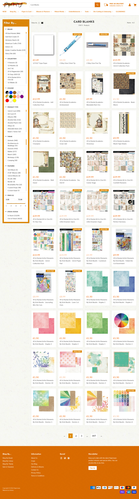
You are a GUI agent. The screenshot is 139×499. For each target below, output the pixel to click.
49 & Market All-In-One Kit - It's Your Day (43, 220)
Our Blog (34, 464)
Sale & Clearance (8, 467)
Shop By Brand (7, 458)
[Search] (97, 4)
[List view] (42, 22)
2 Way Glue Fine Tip (93, 63)
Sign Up (92, 468)
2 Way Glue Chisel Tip (67, 63)
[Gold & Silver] (7, 96)
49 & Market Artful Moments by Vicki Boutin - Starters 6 (70, 420)
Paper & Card (27, 11)
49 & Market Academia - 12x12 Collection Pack (122, 64)
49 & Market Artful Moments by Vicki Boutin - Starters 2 (70, 381)
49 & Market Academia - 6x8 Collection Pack (43, 103)
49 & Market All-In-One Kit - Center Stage (96, 181)
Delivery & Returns (37, 467)
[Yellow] (14, 100)
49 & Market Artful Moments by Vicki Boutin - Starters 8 (123, 420)
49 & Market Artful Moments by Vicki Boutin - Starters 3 (96, 381)
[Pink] (18, 96)
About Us (34, 458)
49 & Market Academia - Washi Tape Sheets (122, 142)
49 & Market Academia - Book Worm (124, 103)
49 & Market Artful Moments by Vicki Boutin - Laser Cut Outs (70, 302)
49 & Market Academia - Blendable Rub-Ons (95, 103)
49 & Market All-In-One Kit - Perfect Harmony (123, 220)
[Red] (7, 100)
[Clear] (18, 92)
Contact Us (35, 470)
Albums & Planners (43, 11)
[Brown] (14, 92)
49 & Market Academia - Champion (41, 142)
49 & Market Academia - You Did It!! (70, 181)
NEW (4, 11)
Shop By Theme (8, 464)
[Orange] (14, 96)
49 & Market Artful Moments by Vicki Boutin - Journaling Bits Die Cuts (43, 302)
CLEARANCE (120, 11)
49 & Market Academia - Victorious (95, 142)
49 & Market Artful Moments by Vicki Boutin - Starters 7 (96, 420)
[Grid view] (39, 22)
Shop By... (13, 11)
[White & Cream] (11, 100)
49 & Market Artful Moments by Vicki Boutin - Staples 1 (96, 301)
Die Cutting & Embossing (102, 11)
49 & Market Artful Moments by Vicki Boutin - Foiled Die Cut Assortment (123, 260)
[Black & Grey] (7, 92)
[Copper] (22, 92)
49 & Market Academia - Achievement (68, 103)
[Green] (11, 96)
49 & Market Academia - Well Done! (43, 181)
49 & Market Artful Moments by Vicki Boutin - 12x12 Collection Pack (43, 260)
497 (94, 436)
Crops (33, 461)
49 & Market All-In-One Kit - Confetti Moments (123, 181)
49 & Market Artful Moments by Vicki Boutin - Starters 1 (123, 342)
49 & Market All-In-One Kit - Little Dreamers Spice (70, 220)
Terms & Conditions (37, 476)
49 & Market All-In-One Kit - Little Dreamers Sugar (96, 220)
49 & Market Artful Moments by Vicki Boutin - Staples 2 (123, 301)
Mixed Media (60, 11)
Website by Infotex (8, 490)
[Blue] (11, 92)
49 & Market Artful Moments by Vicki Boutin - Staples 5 (96, 342)
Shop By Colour (8, 461)
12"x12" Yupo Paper (40, 63)
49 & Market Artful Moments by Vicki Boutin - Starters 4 (123, 381)
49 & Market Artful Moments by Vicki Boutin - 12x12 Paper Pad (70, 260)
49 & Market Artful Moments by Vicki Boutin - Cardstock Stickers (96, 260)
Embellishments (75, 11)
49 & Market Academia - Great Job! (68, 142)
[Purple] (22, 96)
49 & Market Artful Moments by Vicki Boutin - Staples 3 (43, 342)
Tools (87, 11)
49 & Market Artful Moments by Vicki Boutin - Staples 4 (70, 342)
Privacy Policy (36, 473)
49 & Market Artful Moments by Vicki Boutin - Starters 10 (43, 381)
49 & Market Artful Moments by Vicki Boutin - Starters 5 (43, 420)
